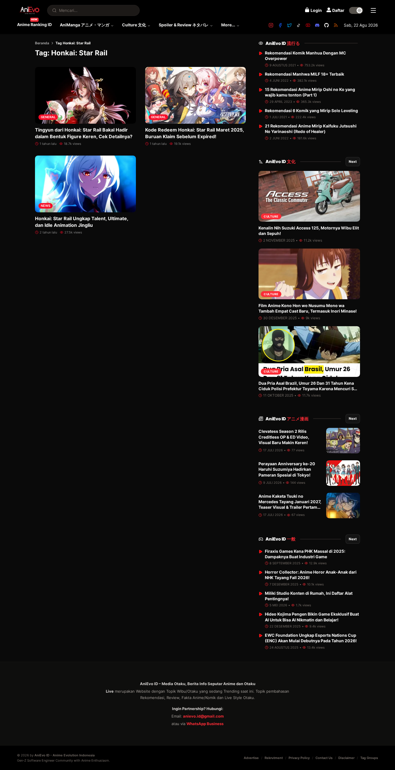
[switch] (356, 10)
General (48, 117)
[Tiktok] (298, 25)
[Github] (326, 25)
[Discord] (317, 25)
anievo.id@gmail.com (203, 716)
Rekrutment (274, 758)
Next (353, 161)
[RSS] (335, 25)
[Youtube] (308, 25)
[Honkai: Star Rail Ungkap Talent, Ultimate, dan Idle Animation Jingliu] (85, 184)
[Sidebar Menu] (373, 10)
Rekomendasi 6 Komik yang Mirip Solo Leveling (311, 110)
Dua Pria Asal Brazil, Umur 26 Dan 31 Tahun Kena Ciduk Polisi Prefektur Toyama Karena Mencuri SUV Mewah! (309, 389)
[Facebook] (280, 25)
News (45, 206)
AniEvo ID (282, 43)
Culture (271, 216)
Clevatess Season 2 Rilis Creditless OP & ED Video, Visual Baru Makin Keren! (284, 437)
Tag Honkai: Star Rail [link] (73, 43)
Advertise (251, 758)
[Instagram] (271, 25)
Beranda (42, 43)
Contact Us (324, 758)
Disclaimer (346, 758)
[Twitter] (289, 25)
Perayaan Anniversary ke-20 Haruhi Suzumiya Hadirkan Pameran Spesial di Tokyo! (287, 469)
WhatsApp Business (205, 723)
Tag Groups (369, 758)
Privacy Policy (299, 758)
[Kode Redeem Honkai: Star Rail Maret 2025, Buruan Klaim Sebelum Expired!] (195, 95)
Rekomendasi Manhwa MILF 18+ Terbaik (304, 74)
